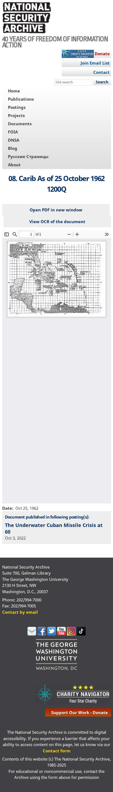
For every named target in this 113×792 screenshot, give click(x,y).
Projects (16, 115)
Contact (101, 72)
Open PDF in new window (56, 209)
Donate (102, 53)
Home (14, 91)
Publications (21, 99)
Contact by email (20, 612)
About (14, 164)
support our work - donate (79, 712)
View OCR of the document (57, 221)
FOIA (13, 132)
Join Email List (95, 63)
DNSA (13, 140)
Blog (12, 148)
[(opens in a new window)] (31, 634)
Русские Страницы (28, 156)
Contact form (56, 750)
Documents (20, 123)
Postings (17, 107)
